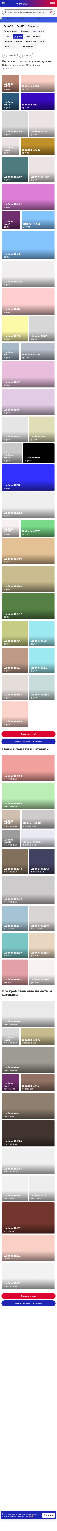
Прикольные (10, 31)
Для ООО (8, 26)
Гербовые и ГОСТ (35, 41)
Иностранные (32, 36)
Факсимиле (38, 31)
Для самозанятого (13, 41)
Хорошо (48, 1515)
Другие (18, 36)
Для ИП (20, 26)
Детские (24, 31)
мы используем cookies (21, 1516)
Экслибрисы (29, 46)
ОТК (17, 46)
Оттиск (7, 36)
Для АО (7, 46)
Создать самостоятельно (28, 741)
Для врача (33, 26)
